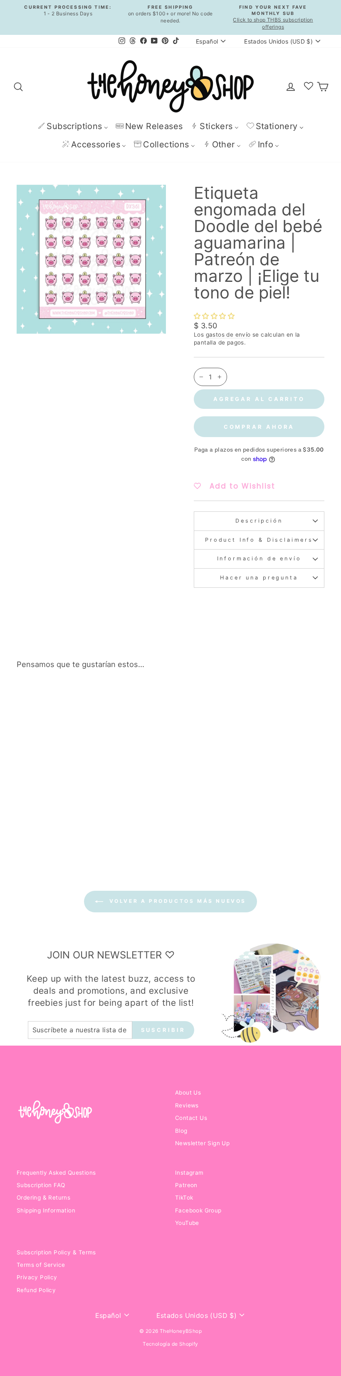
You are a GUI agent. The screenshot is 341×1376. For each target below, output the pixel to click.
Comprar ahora (259, 426)
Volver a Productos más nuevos (176, 901)
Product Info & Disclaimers (259, 540)
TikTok (184, 1197)
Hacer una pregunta (259, 577)
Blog (181, 1130)
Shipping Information (46, 1210)
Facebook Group (198, 1210)
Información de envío (259, 558)
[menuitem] (73, 126)
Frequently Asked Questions (56, 1172)
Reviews (187, 1105)
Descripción (258, 521)
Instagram (189, 1172)
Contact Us (191, 1117)
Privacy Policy (37, 1277)
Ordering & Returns (43, 1197)
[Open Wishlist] (308, 86)
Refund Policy (36, 1290)
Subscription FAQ (41, 1185)
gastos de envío (228, 334)
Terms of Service (41, 1264)
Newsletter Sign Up (202, 1143)
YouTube (187, 1223)
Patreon (186, 1185)
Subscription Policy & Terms (56, 1252)
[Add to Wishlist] (76, 699)
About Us (188, 1092)
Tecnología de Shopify (170, 1344)
